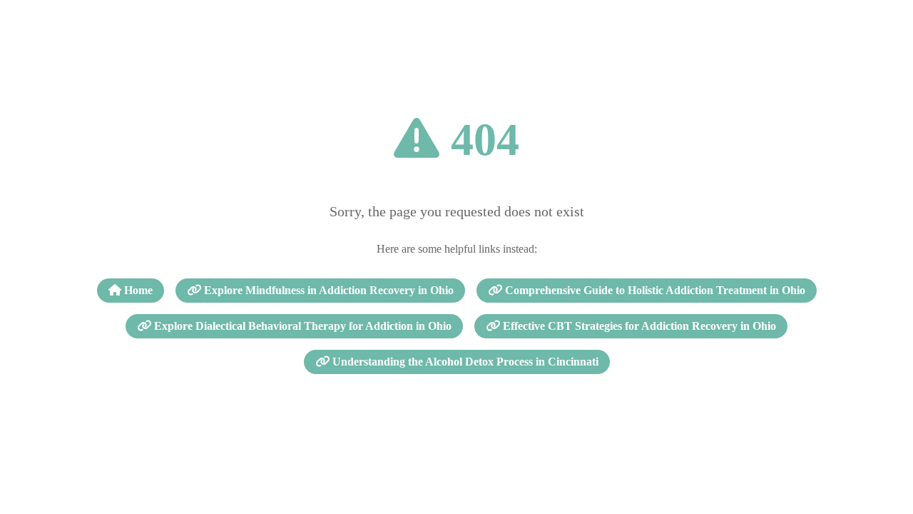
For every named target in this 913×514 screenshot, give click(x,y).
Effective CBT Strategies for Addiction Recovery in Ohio (638, 326)
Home (137, 290)
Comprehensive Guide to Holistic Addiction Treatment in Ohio (653, 290)
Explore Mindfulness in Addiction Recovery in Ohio (327, 290)
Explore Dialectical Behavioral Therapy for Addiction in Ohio (301, 326)
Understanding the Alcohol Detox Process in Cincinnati (464, 362)
